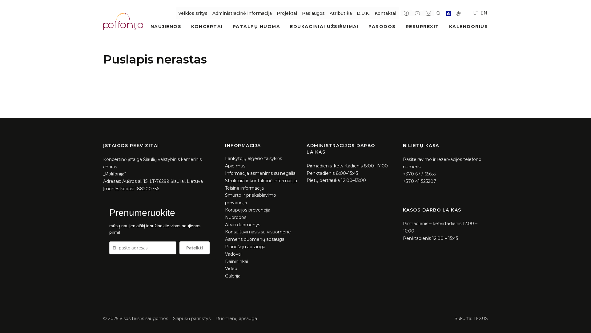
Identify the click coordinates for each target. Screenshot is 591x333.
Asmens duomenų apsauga (254, 239)
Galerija (232, 276)
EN (483, 13)
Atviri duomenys (242, 225)
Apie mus (235, 166)
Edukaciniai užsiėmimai (324, 26)
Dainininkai (236, 261)
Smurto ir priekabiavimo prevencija (250, 198)
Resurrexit (422, 26)
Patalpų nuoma (256, 26)
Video (231, 268)
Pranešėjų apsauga (245, 246)
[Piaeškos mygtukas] (438, 13)
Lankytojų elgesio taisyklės (253, 158)
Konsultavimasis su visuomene (258, 232)
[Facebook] (406, 13)
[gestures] (458, 13)
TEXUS (480, 318)
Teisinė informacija (244, 188)
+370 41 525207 (419, 181)
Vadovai (233, 254)
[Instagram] (428, 13)
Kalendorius (468, 26)
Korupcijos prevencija (247, 210)
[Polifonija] (123, 21)
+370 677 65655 (419, 174)
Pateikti (194, 248)
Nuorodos (235, 217)
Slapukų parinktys (192, 318)
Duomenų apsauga (236, 318)
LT (475, 13)
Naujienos (166, 26)
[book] (449, 13)
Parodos (382, 26)
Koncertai (207, 26)
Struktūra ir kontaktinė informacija (261, 180)
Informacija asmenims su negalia (260, 173)
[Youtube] (417, 13)
